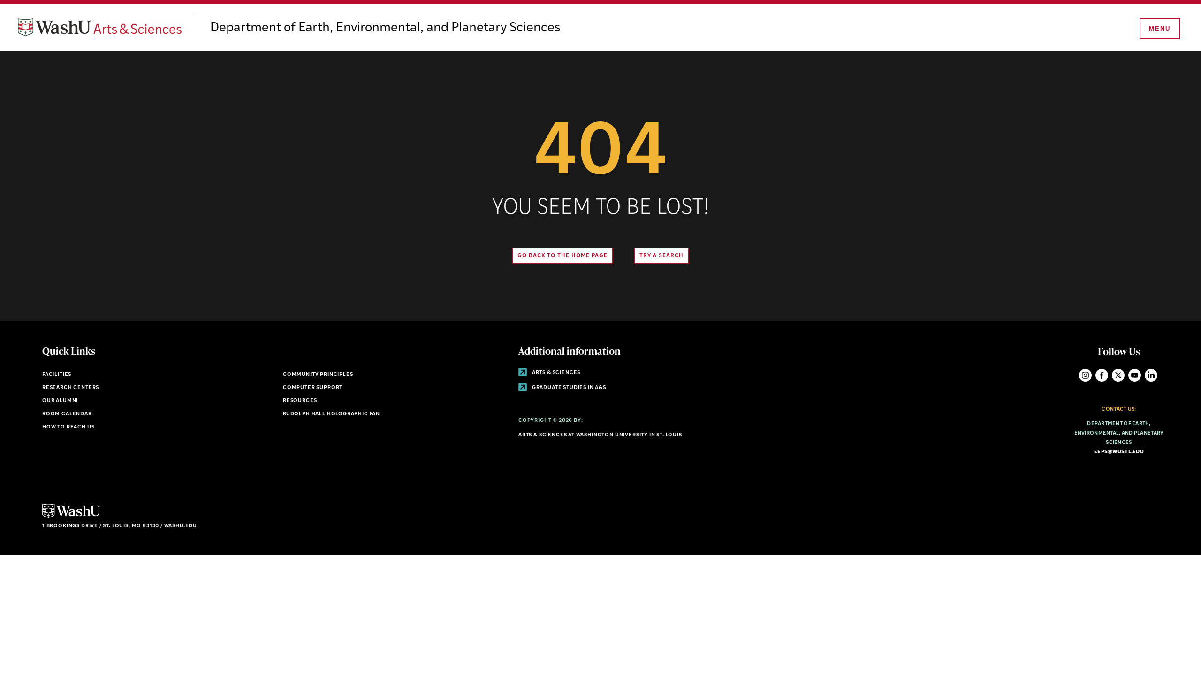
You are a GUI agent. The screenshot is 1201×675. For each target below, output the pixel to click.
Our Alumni (60, 401)
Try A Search (661, 256)
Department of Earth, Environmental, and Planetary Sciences (385, 28)
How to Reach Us (68, 427)
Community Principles (318, 374)
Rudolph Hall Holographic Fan (331, 414)
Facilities (56, 374)
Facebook (1101, 375)
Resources (300, 401)
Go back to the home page (562, 256)
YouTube (1134, 375)
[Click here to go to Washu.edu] (71, 516)
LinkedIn (1151, 375)
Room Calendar (67, 414)
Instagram (1085, 375)
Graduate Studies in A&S (568, 387)
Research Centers (70, 387)
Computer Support (312, 387)
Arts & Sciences (555, 372)
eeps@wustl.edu (1119, 452)
